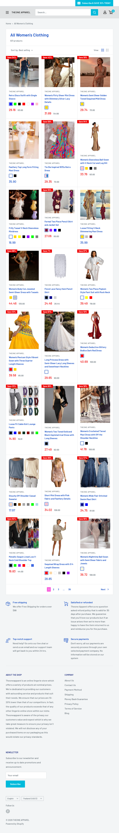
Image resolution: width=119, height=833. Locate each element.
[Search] (94, 12)
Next (103, 589)
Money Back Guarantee (76, 699)
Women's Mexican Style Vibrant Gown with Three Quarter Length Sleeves (23, 360)
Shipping (69, 694)
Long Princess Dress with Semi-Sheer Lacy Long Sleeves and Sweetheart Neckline (59, 363)
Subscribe (15, 784)
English (10, 798)
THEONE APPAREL (16, 91)
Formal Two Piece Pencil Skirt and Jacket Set (59, 223)
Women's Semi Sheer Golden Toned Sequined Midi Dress (93, 97)
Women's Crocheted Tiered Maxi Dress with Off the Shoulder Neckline (93, 434)
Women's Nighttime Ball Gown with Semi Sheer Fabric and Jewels (94, 560)
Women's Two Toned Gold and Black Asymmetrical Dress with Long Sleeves (59, 435)
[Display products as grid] (102, 50)
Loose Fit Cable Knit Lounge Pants (22, 426)
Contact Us (70, 685)
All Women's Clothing (23, 23)
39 (69, 589)
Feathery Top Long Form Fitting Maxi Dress (23, 169)
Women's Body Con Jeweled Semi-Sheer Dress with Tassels (23, 291)
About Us (69, 680)
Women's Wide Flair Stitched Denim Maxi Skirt (93, 497)
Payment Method (73, 689)
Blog (67, 713)
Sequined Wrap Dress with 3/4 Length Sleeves (59, 566)
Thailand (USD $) (30, 798)
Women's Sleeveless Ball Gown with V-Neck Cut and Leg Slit (94, 161)
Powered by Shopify (15, 824)
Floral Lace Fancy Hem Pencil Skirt (58, 291)
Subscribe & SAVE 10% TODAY (96, 3)
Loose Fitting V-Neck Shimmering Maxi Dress (91, 230)
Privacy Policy (72, 703)
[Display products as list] (107, 50)
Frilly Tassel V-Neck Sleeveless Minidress (23, 230)
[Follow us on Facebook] (8, 811)
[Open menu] (7, 12)
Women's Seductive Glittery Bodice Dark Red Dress (93, 349)
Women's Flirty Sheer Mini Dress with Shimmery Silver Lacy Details (59, 98)
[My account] (104, 12)
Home (8, 23)
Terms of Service (73, 708)
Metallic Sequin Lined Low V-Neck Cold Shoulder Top (22, 558)
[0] (111, 12)
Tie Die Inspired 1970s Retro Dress (58, 169)
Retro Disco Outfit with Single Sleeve (23, 97)
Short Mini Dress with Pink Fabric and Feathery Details (57, 497)
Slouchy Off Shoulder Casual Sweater (22, 497)
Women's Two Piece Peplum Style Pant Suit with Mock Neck (95, 291)
